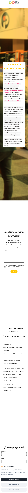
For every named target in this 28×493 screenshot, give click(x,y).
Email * (5, 258)
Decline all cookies (14, 489)
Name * (5, 250)
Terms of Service (19, 266)
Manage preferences (14, 484)
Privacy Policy (10, 266)
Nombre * (4, 451)
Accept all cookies (14, 479)
